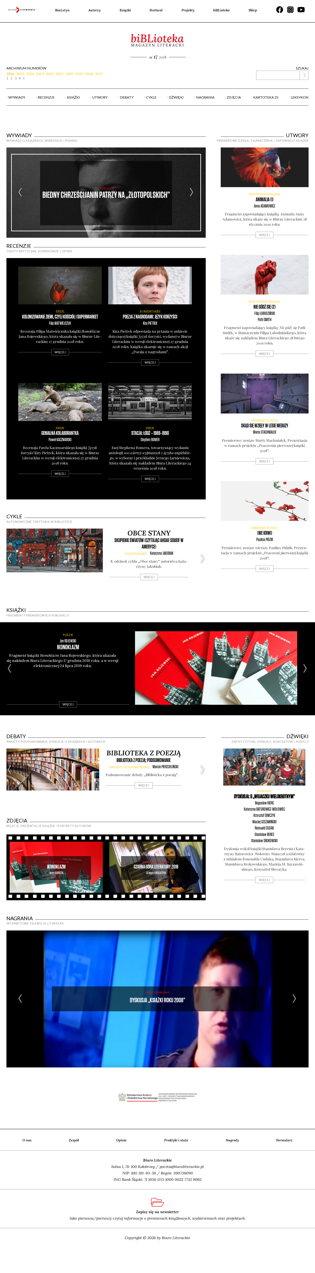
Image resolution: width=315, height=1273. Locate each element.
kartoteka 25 (265, 97)
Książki (125, 10)
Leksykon (300, 97)
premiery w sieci (264, 420)
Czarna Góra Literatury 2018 (156, 867)
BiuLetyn (62, 10)
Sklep (253, 10)
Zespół (74, 1140)
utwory (100, 97)
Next (191, 192)
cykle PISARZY (135, 554)
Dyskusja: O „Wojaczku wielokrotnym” (264, 796)
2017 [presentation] (99, 74)
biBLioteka (221, 10)
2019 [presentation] (79, 74)
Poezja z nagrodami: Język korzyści (150, 317)
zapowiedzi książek (264, 194)
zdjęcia (234, 97)
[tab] (11, 74)
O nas (27, 1140)
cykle (151, 97)
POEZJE (68, 635)
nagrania (205, 97)
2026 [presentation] (10, 74)
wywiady (16, 97)
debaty (127, 97)
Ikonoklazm (68, 647)
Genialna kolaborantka (60, 433)
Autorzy (94, 10)
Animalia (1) (264, 199)
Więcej (60, 352)
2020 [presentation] (69, 74)
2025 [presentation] (20, 74)
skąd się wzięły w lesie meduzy (264, 425)
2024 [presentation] (30, 74)
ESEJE (60, 311)
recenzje (46, 97)
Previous (20, 192)
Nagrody (232, 1140)
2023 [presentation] (40, 74)
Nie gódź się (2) (265, 307)
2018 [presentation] (89, 74)
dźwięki (176, 97)
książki (73, 97)
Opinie (121, 1140)
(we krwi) (264, 533)
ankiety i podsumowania (129, 767)
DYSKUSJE (264, 791)
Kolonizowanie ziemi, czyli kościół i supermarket (60, 317)
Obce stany (149, 533)
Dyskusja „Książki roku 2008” (157, 1000)
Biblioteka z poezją (143, 752)
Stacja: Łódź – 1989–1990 (150, 433)
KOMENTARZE (150, 311)
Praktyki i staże (176, 1140)
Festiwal (156, 10)
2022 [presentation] (50, 74)
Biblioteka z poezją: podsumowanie (144, 760)
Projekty (188, 10)
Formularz (284, 1140)
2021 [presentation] (59, 74)
